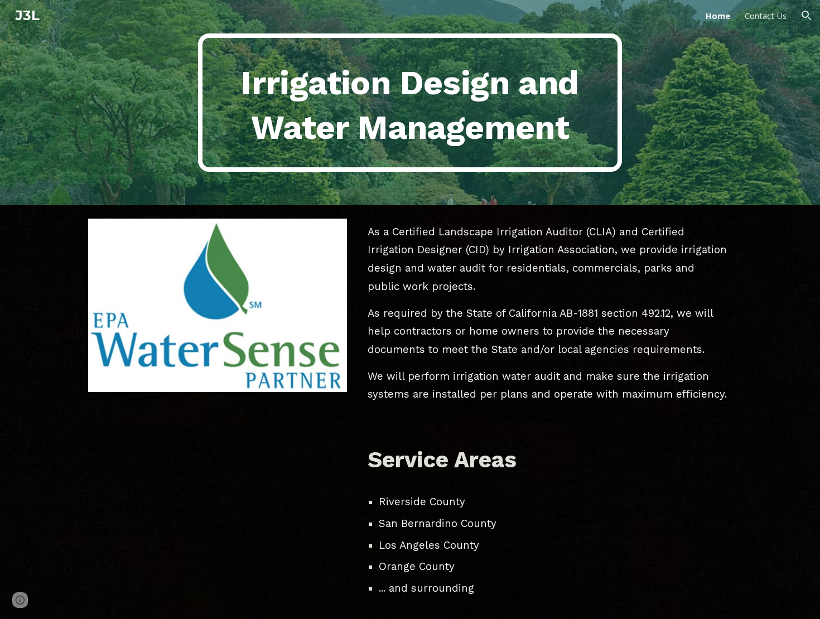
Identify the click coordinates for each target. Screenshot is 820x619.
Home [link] (718, 15)
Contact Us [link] (766, 15)
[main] (410, 102)
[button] (806, 15)
